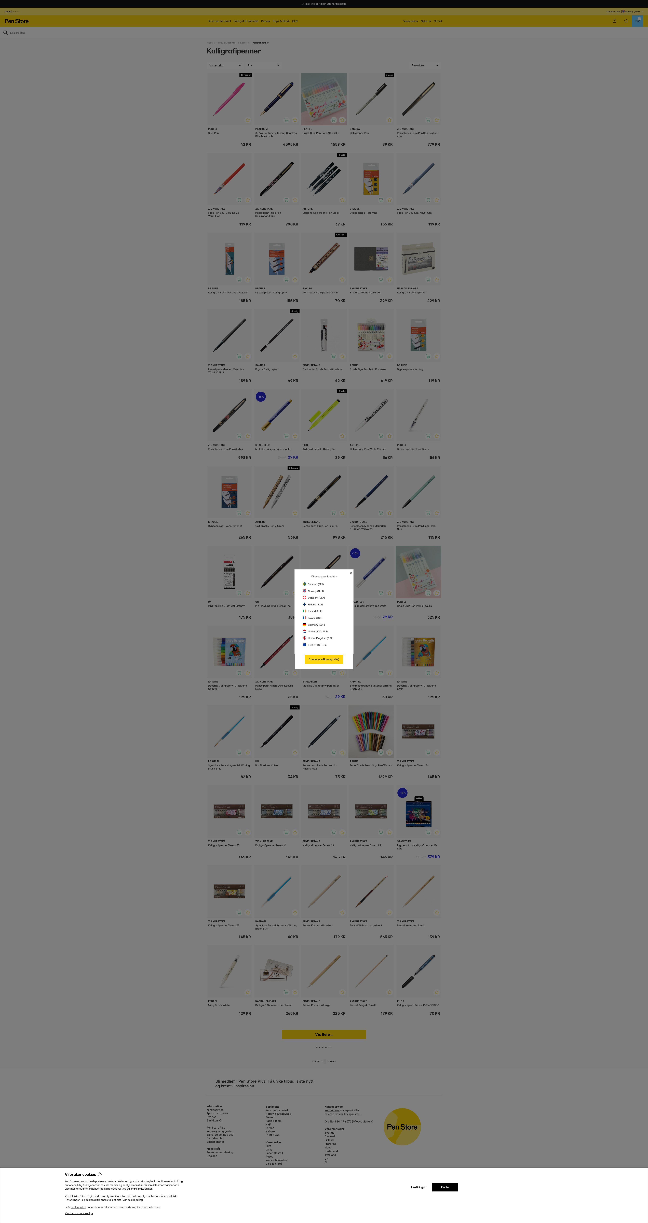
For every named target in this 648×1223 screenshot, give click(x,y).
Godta (445, 1187)
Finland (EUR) (315, 604)
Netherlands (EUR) (318, 631)
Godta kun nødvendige (79, 1213)
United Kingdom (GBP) (320, 638)
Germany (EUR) (316, 624)
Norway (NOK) (316, 591)
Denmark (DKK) (316, 597)
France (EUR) (315, 618)
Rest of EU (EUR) (317, 645)
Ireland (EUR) (315, 611)
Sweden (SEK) (316, 584)
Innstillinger (418, 1187)
